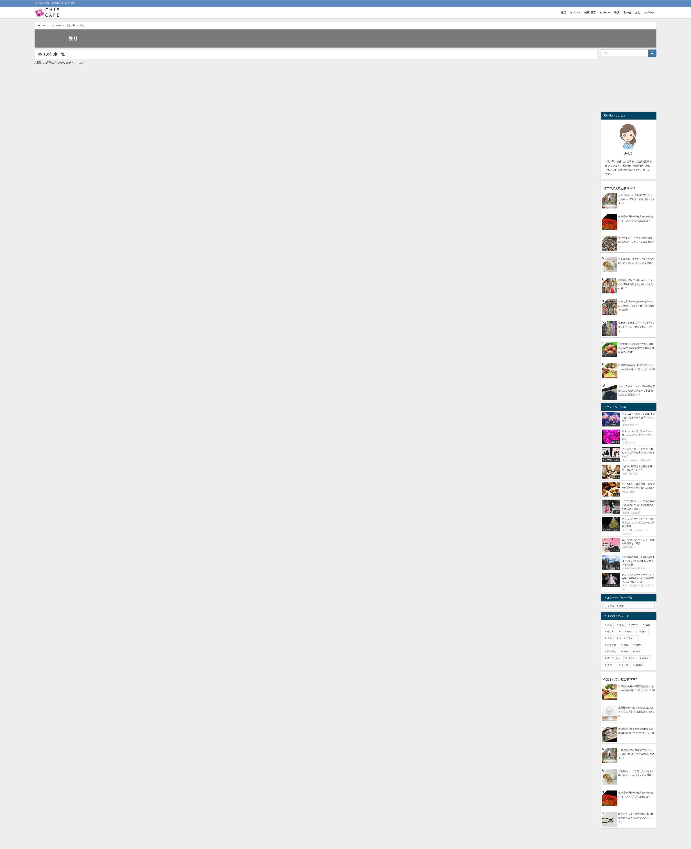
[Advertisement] (631, 84)
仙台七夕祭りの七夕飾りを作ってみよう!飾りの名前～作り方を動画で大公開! (636, 305)
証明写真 (611, 651)
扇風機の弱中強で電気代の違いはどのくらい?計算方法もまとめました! (636, 711)
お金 (637, 12)
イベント (575, 12)
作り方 (610, 631)
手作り (610, 665)
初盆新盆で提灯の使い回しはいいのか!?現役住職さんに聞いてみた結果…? (635, 284)
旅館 (638, 651)
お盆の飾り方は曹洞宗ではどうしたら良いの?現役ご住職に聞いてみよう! (636, 199)
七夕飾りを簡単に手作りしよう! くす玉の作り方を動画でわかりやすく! (636, 327)
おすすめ (611, 645)
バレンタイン (628, 631)
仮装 (648, 625)
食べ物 (627, 12)
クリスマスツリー (628, 638)
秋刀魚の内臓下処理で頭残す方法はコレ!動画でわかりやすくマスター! (636, 733)
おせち (639, 645)
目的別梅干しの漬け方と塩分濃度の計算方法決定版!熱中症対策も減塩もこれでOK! (636, 348)
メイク (631, 658)
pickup (634, 625)
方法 (609, 625)
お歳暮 (639, 665)
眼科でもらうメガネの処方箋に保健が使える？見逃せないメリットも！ (635, 818)
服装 (644, 631)
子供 (616, 12)
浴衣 (621, 625)
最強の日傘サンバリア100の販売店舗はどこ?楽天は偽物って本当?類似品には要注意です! (636, 390)
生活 (563, 12)
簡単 (626, 651)
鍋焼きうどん (613, 658)
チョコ (625, 665)
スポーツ (649, 12)
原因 (626, 645)
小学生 (645, 658)
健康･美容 (590, 12)
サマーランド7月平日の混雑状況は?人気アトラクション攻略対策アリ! (636, 242)
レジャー (605, 12)
